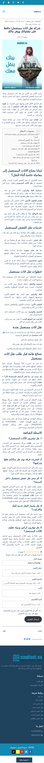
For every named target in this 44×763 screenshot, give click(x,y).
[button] (4, 11)
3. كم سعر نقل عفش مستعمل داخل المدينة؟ (22, 163)
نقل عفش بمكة (17, 344)
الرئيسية (38, 21)
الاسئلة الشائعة (33, 152)
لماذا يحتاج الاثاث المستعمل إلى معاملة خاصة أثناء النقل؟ (21, 135)
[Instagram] (22, 752)
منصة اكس (22, 427)
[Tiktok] (13, 752)
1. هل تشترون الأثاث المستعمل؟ (26, 154)
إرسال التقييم (33, 619)
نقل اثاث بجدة (37, 344)
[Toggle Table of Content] (37, 131)
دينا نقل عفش (36, 250)
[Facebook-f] (30, 752)
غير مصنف (29, 21)
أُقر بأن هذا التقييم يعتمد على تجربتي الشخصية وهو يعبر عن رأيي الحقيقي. (20, 611)
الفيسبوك (31, 427)
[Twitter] (26, 752)
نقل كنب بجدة (12, 406)
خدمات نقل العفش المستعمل (28, 140)
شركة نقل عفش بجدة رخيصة (12, 419)
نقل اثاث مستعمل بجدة (30, 146)
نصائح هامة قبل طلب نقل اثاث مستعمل (24, 149)
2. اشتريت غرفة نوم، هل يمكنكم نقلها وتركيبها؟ (25, 159)
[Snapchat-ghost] (18, 752)
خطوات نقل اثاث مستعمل (29, 143)
